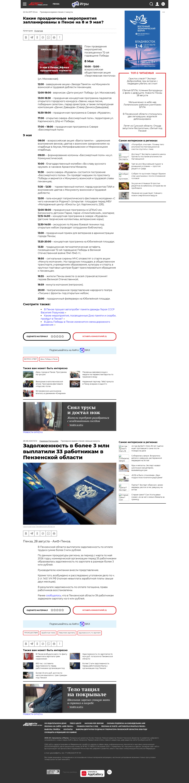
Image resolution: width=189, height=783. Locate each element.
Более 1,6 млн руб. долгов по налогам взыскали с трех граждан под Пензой (51, 675)
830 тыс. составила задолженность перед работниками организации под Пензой (44, 667)
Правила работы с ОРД (87, 726)
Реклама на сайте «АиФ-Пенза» (58, 726)
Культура (38, 31)
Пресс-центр (75, 723)
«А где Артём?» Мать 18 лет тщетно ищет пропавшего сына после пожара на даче (147, 448)
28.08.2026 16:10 (30, 441)
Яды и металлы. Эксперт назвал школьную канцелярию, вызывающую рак (146, 467)
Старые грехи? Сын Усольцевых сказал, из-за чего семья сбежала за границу (147, 497)
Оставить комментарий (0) (94, 336)
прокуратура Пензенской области (39, 526)
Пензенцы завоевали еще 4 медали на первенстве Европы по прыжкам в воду (97, 374)
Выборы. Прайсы (52, 729)
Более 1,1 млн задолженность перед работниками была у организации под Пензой (95, 665)
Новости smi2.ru (33, 432)
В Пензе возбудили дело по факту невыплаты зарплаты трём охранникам (51, 656)
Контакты (67, 729)
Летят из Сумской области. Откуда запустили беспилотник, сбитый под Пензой (142, 128)
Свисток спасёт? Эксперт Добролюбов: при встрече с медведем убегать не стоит (142, 81)
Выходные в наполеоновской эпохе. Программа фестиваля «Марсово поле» (49, 383)
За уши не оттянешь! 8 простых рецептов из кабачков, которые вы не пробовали (148, 185)
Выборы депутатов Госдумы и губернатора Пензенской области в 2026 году (111, 729)
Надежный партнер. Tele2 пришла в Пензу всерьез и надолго (98, 382)
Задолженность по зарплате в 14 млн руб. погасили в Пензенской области (97, 656)
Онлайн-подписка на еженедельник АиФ (126, 723)
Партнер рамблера (70, 772)
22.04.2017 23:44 (30, 12)
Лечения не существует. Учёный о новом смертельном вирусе (146, 194)
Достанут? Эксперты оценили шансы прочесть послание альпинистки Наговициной (148, 156)
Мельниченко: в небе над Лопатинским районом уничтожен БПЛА (142, 105)
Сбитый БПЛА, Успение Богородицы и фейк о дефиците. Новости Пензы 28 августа (142, 93)
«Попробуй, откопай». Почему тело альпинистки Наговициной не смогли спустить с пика (147, 146)
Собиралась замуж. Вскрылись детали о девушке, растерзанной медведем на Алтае (146, 458)
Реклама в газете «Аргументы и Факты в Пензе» (123, 726)
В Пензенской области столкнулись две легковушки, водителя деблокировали (142, 116)
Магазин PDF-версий (94, 723)
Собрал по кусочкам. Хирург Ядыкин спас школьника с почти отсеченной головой (148, 176)
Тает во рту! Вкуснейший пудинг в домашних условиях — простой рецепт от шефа (147, 166)
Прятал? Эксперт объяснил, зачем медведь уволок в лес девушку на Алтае (147, 487)
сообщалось (53, 595)
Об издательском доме (55, 723)
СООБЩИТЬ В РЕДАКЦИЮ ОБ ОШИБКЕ (60, 732)
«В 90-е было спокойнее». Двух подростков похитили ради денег (147, 476)
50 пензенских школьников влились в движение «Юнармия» (51, 392)
